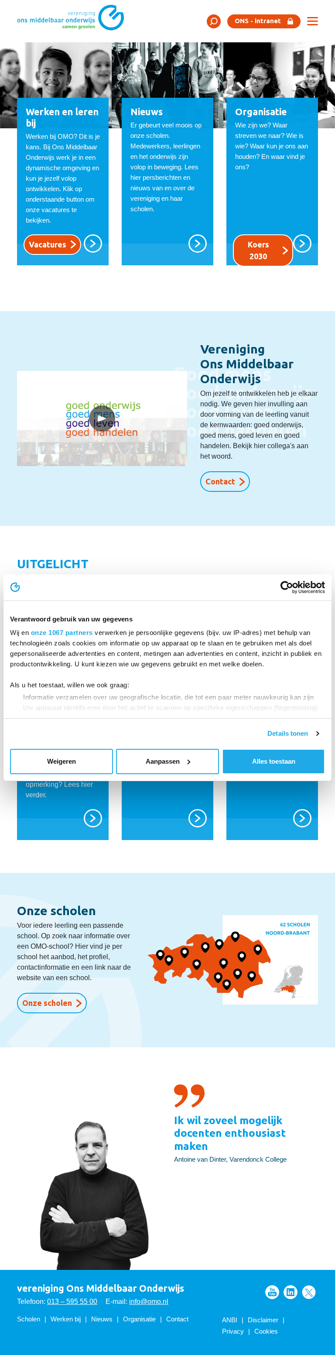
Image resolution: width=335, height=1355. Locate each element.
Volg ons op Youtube (272, 1292)
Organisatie (139, 1319)
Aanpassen (163, 761)
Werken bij (66, 1319)
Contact (220, 481)
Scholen (28, 1319)
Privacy (233, 1331)
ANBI (229, 1320)
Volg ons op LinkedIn (290, 1292)
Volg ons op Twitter (309, 1292)
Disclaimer (263, 1320)
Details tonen (287, 733)
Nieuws (102, 1319)
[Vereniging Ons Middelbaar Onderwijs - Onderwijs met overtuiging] (73, 20)
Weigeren (61, 761)
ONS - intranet (258, 20)
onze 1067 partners (62, 632)
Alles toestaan (273, 761)
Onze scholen (47, 1002)
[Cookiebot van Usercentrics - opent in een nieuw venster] (287, 587)
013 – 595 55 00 (72, 1301)
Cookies (266, 1331)
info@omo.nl (148, 1301)
